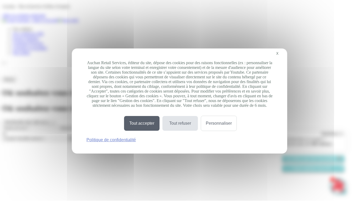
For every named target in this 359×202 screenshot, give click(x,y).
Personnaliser (219, 123)
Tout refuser (180, 123)
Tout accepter (141, 123)
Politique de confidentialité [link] (111, 140)
